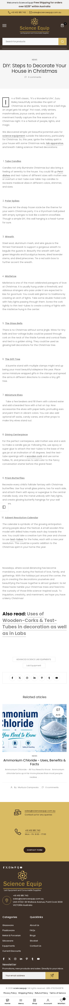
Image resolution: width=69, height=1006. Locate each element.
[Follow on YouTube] (56, 678)
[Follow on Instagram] (27, 678)
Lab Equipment (33, 665)
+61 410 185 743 (18, 12)
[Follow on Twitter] (20, 678)
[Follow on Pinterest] (42, 678)
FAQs (32, 930)
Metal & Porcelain (11, 935)
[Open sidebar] (4, 507)
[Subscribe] (52, 975)
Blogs (33, 935)
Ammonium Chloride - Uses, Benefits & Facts (34, 762)
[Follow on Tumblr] (49, 678)
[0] (62, 25)
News (34, 59)
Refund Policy (41, 993)
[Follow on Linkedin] (34, 678)
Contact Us (35, 945)
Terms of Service (58, 993)
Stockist (34, 940)
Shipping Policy (25, 993)
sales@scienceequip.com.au (46, 12)
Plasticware (8, 930)
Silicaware (7, 940)
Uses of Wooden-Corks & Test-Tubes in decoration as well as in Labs (34, 623)
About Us (34, 925)
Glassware (8, 925)
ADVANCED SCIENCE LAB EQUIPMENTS (33, 659)
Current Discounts (11, 950)
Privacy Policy (10, 993)
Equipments (8, 945)
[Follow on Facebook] (12, 678)
